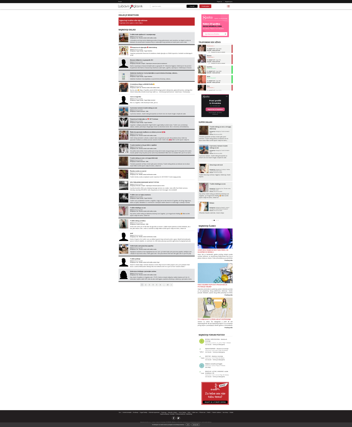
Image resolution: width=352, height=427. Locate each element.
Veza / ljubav (182, 412)
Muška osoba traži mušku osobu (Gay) (149, 262)
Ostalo (231, 412)
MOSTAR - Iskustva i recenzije (214, 356)
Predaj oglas (205, 6)
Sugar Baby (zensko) (149, 100)
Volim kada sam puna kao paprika (141, 246)
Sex (140, 23)
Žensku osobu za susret (138, 171)
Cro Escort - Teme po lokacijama (215, 344)
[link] (215, 25)
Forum (120, 1)
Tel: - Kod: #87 (214, 73)
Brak (189, 412)
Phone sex (202, 412)
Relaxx (212, 203)
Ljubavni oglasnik (122, 12)
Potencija (163, 412)
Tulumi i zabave (216, 412)
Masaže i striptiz (140, 63)
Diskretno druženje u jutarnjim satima (143, 271)
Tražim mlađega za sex (138, 208)
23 (167, 285)
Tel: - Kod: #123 (214, 83)
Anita (208, 68)
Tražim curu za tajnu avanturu (140, 195)
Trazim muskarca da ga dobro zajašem (143, 145)
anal (131, 233)
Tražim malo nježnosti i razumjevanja (142, 34)
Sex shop (208, 367)
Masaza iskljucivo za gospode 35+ (141, 60)
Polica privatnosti (180, 414)
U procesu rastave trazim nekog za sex (143, 108)
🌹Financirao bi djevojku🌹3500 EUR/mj (143, 47)
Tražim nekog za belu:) (138, 221)
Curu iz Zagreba (135, 97)
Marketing (189, 414)
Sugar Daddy (139, 51)
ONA (147, 111)
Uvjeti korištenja (164, 414)
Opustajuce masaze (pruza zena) (155, 185)
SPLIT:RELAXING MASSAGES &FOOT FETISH (144, 182)
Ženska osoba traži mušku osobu (147, 38)
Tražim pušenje (135, 259)
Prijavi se (219, 1)
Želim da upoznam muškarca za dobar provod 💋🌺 (147, 132)
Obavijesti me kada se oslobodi (218, 55)
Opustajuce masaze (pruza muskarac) (156, 63)
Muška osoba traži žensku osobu (147, 174)
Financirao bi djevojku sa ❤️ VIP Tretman (144, 119)
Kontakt (172, 414)
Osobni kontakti (140, 111)
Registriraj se (228, 1)
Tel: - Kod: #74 (214, 52)
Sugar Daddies (148, 51)
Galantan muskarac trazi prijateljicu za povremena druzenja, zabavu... (154, 73)
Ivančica (209, 58)
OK (188, 424)
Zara (208, 78)
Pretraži (192, 6)
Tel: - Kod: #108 (214, 63)
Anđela (209, 89)
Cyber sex (138, 87)
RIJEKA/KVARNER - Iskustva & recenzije (216, 348)
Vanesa (209, 47)
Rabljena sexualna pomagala (213, 364)
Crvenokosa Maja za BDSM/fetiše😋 (142, 84)
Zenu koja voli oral (216, 165)
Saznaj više (195, 424)
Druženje (223, 169)
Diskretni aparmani (154, 412)
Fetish (208, 412)
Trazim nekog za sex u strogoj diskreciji (143, 158)
